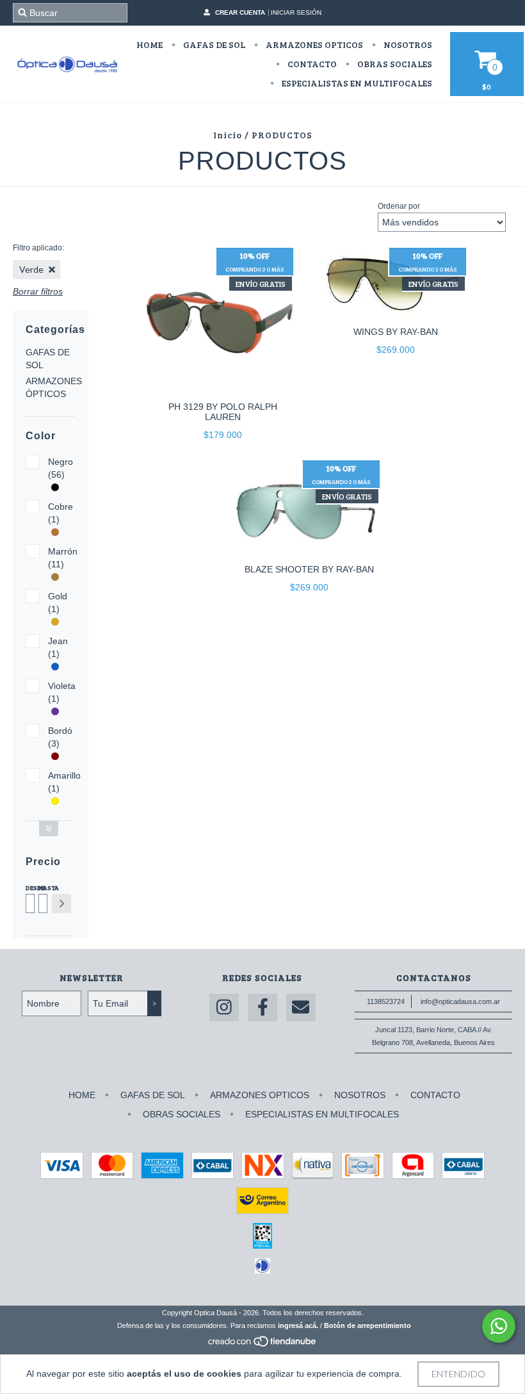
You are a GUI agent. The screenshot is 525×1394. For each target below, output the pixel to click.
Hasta (41, 887)
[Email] (301, 1007)
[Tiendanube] (263, 1345)
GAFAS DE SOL (213, 44)
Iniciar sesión (296, 12)
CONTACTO (311, 64)
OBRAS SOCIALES (393, 64)
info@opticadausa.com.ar (460, 1001)
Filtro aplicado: (38, 247)
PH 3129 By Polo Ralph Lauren (222, 411)
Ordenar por (399, 206)
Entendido (458, 1373)
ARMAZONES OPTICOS (313, 44)
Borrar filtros (38, 291)
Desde (29, 887)
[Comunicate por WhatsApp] (498, 1326)
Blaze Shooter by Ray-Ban (309, 569)
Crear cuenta (240, 12)
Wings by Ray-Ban (395, 332)
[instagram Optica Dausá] (224, 1007)
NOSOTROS (407, 44)
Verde (31, 269)
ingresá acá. (298, 1325)
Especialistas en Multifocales (356, 83)
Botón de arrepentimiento (367, 1325)
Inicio (227, 135)
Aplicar (61, 903)
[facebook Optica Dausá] (262, 1007)
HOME (149, 44)
